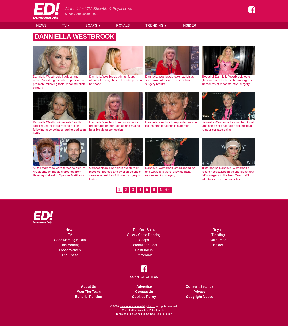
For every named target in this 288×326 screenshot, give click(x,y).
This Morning (70, 245)
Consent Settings (200, 286)
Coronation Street (144, 245)
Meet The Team (89, 291)
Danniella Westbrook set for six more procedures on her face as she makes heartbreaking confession (114, 125)
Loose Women (70, 250)
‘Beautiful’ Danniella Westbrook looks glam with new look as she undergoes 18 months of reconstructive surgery (227, 80)
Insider (189, 25)
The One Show (144, 230)
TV (66, 25)
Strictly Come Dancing (144, 235)
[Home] (46, 11)
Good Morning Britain (70, 240)
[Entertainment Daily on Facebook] (251, 10)
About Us (88, 286)
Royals (123, 25)
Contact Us (144, 291)
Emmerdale (144, 255)
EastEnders (144, 250)
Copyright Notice (199, 297)
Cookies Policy (144, 297)
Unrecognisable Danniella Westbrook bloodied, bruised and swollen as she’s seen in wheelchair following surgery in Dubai (115, 173)
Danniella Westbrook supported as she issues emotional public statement (171, 124)
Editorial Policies (88, 297)
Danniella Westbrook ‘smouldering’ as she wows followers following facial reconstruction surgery (170, 171)
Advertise (144, 286)
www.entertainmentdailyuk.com (137, 306)
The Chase (70, 255)
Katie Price (218, 240)
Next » (165, 189)
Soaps (93, 25)
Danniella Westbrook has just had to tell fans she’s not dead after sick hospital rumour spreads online (228, 125)
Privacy (200, 291)
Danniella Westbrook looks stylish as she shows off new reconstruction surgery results (169, 80)
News (41, 25)
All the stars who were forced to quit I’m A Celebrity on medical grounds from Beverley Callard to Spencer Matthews (59, 171)
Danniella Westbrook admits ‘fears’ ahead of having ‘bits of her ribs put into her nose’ (115, 80)
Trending (156, 25)
